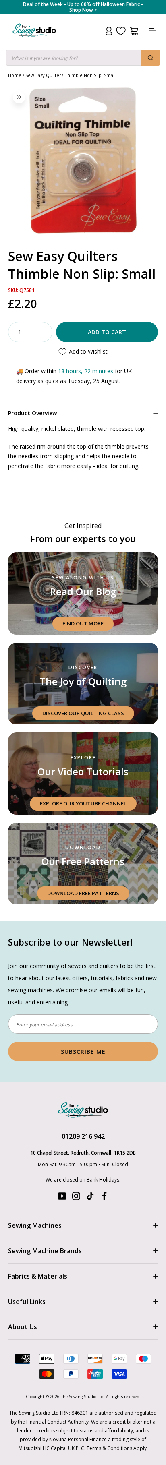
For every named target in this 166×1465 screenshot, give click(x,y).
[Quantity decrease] (34, 332)
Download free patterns (83, 893)
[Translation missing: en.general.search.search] (150, 58)
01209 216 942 (83, 1136)
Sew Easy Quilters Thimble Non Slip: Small (70, 75)
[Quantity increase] (43, 332)
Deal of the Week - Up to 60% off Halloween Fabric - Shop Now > (83, 7)
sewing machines (30, 990)
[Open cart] (134, 31)
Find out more (83, 623)
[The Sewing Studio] (34, 40)
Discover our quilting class (83, 713)
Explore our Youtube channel (83, 803)
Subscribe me (83, 1051)
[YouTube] (62, 1198)
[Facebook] (104, 1198)
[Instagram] (76, 1198)
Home (14, 75)
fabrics (124, 978)
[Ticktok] (90, 1198)
